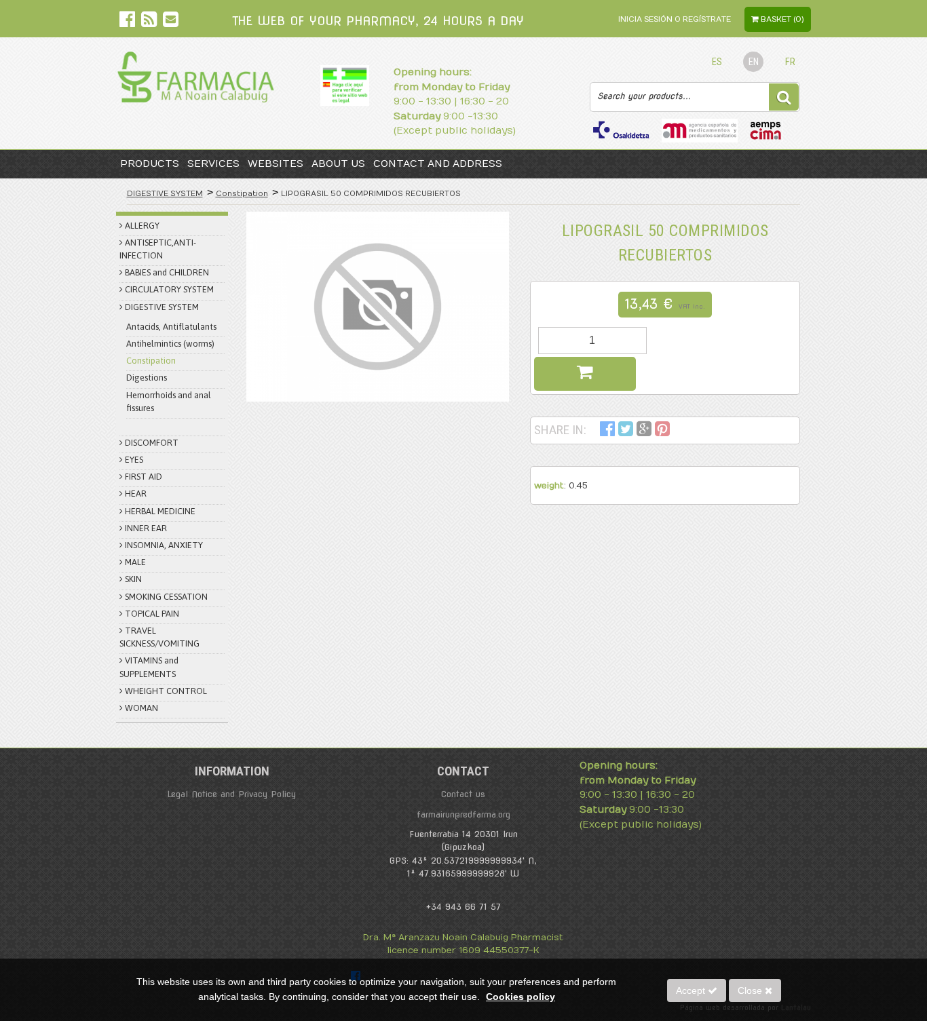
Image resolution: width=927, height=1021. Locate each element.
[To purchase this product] (585, 374)
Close (751, 990)
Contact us (463, 794)
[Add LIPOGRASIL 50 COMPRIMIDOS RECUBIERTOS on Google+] (644, 431)
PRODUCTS (149, 164)
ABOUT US (338, 164)
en (754, 62)
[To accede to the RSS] (150, 22)
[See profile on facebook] (128, 22)
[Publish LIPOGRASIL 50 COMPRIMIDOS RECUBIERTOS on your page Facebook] (607, 431)
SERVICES (213, 164)
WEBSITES (275, 164)
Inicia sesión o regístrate (674, 19)
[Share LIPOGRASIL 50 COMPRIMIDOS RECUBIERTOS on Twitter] (625, 431)
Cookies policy (520, 996)
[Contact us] (170, 22)
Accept (692, 990)
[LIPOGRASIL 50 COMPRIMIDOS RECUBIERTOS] (377, 307)
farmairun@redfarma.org (463, 814)
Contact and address (437, 164)
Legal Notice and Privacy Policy (232, 794)
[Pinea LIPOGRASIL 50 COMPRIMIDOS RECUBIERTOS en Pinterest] (662, 431)
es (717, 62)
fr (790, 62)
